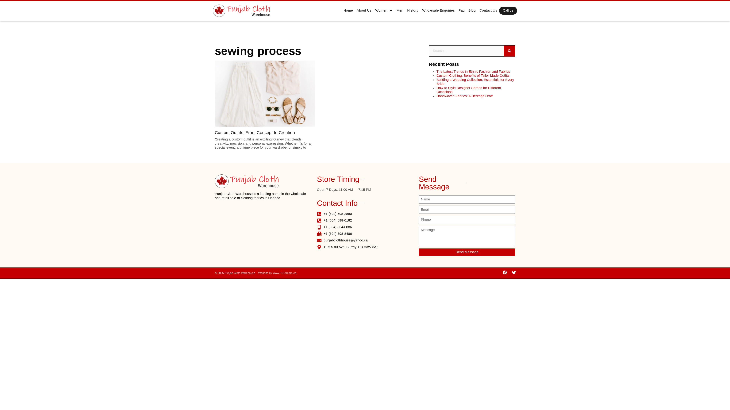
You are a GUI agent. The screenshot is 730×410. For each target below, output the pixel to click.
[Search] (509, 51)
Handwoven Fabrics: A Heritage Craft (464, 96)
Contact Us (488, 10)
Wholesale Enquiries (438, 10)
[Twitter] (514, 272)
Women (381, 10)
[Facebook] (505, 272)
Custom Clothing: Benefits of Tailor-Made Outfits (472, 75)
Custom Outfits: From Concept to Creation (255, 132)
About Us (364, 10)
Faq (462, 10)
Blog (472, 10)
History (412, 10)
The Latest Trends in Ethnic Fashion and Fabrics (473, 71)
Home (348, 10)
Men (400, 10)
